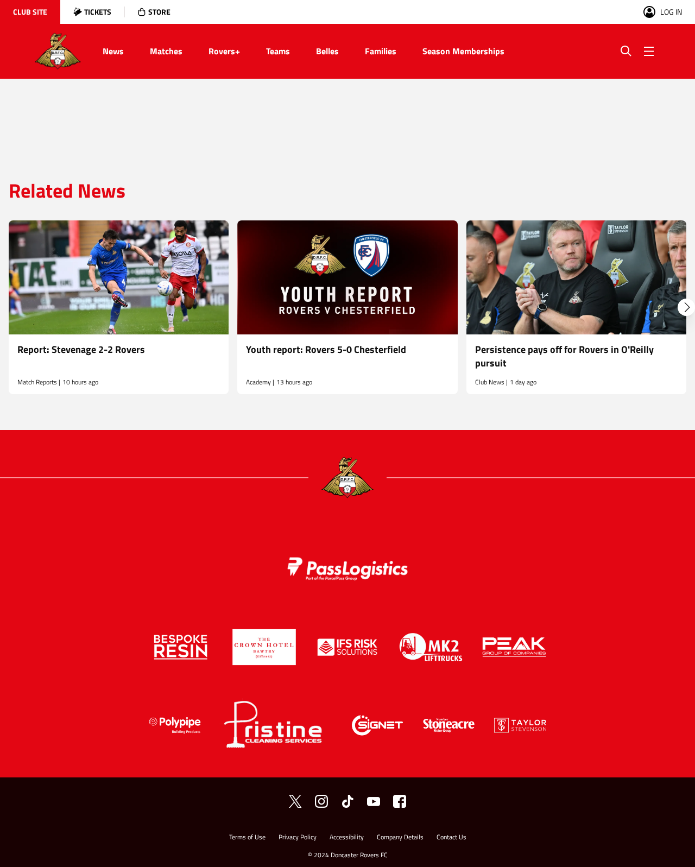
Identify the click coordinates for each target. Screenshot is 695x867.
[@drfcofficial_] (347, 801)
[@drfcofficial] (321, 801)
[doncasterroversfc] (399, 801)
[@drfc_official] (295, 801)
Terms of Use (247, 838)
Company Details (400, 838)
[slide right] (686, 307)
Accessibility (347, 838)
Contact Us (451, 838)
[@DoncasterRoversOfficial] (373, 801)
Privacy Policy (298, 838)
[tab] (30, 12)
